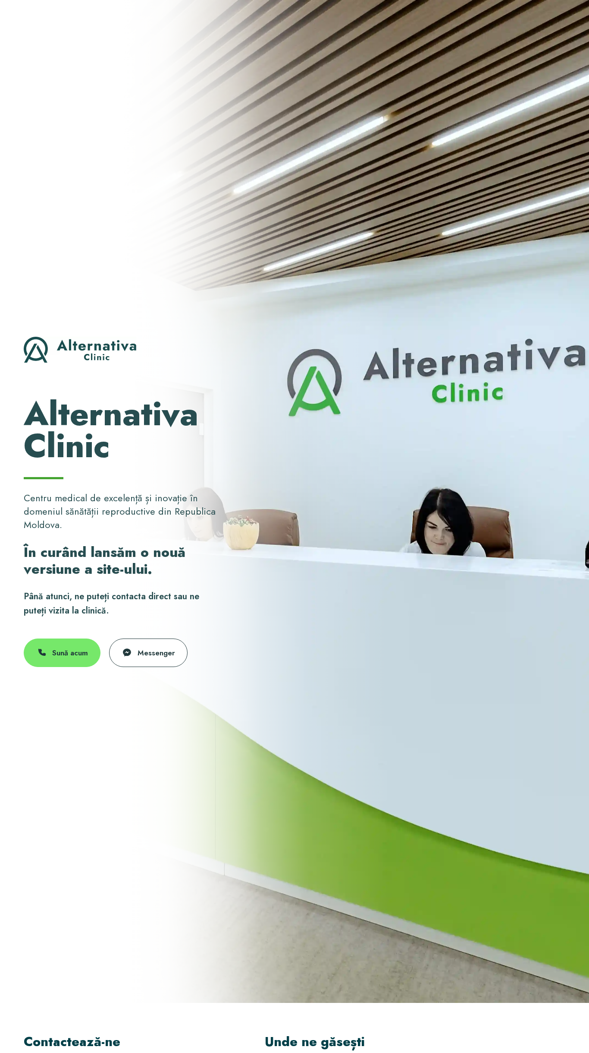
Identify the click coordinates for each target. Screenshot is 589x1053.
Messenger (156, 653)
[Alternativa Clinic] (80, 350)
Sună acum (70, 653)
